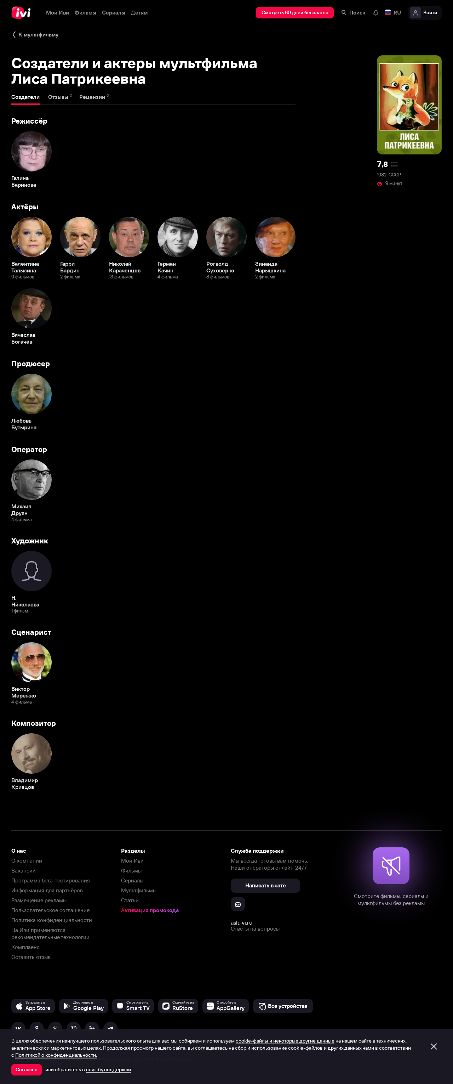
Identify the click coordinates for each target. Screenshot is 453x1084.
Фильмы (131, 871)
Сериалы (132, 880)
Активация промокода (150, 910)
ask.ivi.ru (241, 922)
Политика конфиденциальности (51, 920)
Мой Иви (132, 861)
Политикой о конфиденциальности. (56, 1055)
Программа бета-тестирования (50, 880)
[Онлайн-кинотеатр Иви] (23, 12)
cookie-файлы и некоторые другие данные (285, 1041)
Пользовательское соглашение (50, 910)
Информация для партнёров (47, 890)
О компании (26, 861)
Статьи (130, 900)
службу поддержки (108, 1069)
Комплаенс (25, 947)
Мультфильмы (138, 890)
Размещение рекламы (39, 900)
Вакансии (23, 871)
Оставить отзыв (31, 957)
